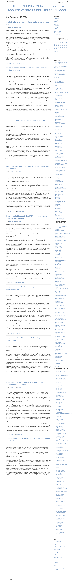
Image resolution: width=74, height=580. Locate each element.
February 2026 (57, 20)
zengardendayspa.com (60, 430)
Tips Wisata (63, 0)
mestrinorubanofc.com (60, 512)
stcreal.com (57, 132)
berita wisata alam (20, 161)
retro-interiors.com (59, 174)
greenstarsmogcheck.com (60, 285)
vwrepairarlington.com (60, 371)
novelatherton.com (59, 514)
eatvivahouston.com (60, 396)
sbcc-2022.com (58, 200)
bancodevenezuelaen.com (60, 91)
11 (58, 44)
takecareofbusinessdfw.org (60, 116)
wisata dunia (19, 377)
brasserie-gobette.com (59, 345)
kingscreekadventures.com (60, 120)
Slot (55, 565)
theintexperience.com (59, 82)
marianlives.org (58, 86)
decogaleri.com (58, 267)
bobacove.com (58, 335)
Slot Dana (56, 554)
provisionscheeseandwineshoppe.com (62, 233)
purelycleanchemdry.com (60, 123)
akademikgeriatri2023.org (60, 236)
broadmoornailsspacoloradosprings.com (64, 413)
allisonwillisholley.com (60, 466)
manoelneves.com (58, 101)
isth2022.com (57, 225)
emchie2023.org (58, 239)
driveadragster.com (60, 386)
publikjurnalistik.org (60, 523)
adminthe (19, 27)
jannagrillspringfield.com (60, 308)
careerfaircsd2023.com (59, 212)
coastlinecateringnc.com (60, 378)
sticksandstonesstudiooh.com (62, 456)
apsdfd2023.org (58, 208)
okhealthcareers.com (59, 81)
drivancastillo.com (59, 477)
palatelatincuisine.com (60, 393)
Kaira (13, 579)
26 (60, 47)
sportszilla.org (58, 342)
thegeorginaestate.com (59, 330)
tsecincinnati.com (58, 258)
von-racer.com (58, 294)
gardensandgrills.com (60, 481)
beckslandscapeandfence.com (62, 375)
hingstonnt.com (58, 94)
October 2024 (57, 32)
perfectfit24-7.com (58, 291)
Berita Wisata (58, 0)
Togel (55, 544)
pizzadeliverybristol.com (60, 284)
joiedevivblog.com (59, 499)
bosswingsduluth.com (59, 322)
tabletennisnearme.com (59, 360)
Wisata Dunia (60, 2)
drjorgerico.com (58, 139)
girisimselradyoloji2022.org (60, 240)
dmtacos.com (58, 382)
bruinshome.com (59, 434)
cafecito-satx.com (59, 426)
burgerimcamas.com (60, 535)
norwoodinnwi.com (59, 504)
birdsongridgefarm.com (60, 498)
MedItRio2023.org (58, 215)
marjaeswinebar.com (59, 277)
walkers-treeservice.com (60, 457)
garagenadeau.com (59, 159)
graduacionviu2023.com (60, 427)
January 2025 (56, 28)
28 (64, 47)
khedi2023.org (58, 234)
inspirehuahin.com (58, 150)
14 (64, 44)
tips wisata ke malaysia (20, 282)
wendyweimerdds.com (59, 142)
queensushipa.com (58, 140)
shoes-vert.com (58, 270)
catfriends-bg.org (58, 85)
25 (58, 47)
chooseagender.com (59, 95)
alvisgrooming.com (59, 329)
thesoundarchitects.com (60, 471)
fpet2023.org (57, 177)
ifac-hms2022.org (58, 247)
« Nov (55, 51)
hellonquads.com (58, 264)
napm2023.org (58, 207)
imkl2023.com (57, 211)
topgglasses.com (59, 412)
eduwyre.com (57, 173)
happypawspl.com (58, 287)
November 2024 (57, 31)
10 (56, 44)
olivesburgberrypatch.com (61, 443)
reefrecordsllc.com (59, 419)
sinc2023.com (57, 229)
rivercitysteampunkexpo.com (61, 488)
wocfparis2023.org (58, 227)
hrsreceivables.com (59, 144)
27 (62, 47)
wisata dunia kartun (20, 63)
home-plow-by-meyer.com (61, 392)
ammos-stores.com (59, 495)
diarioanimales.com (59, 265)
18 (58, 45)
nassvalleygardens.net (60, 515)
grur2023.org (57, 204)
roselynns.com (58, 103)
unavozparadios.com (59, 268)
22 (66, 45)
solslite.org (58, 467)
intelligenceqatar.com (59, 113)
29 (66, 47)
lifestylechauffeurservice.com (61, 160)
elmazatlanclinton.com (59, 278)
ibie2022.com (57, 198)
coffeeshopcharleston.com (60, 295)
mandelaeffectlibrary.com (60, 102)
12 (60, 44)
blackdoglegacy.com (60, 395)
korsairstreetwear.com (60, 408)
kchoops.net (58, 490)
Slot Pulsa (56, 562)
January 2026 (56, 21)
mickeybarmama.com (59, 338)
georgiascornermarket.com (60, 289)
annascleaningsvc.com (60, 436)
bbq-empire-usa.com (59, 354)
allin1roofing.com (59, 473)
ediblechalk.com (58, 359)
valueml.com (57, 135)
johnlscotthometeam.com (60, 167)
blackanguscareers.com (60, 507)
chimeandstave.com (60, 399)
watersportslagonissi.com (60, 170)
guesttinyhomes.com (60, 391)
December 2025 (57, 22)
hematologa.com (59, 388)
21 (64, 45)
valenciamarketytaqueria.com (62, 417)
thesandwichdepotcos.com (60, 154)
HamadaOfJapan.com (59, 118)
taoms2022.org (58, 249)
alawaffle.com (58, 420)
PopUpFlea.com (58, 133)
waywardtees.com (58, 88)
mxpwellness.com (59, 461)
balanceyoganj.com (59, 105)
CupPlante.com (58, 129)
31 (56, 48)
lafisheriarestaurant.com (60, 316)
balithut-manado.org (59, 194)
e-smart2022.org (58, 178)
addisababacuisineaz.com (61, 533)
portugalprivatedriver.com (60, 292)
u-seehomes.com (58, 168)
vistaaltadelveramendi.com (61, 376)
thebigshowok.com (59, 398)
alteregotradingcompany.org (61, 195)
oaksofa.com (57, 361)
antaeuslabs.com (58, 122)
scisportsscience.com (60, 532)
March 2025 (56, 25)
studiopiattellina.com (59, 306)
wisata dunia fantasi (20, 211)
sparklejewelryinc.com (60, 432)
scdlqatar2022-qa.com (59, 230)
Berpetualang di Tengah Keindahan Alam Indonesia (25, 120)
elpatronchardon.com (59, 311)
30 (54, 48)
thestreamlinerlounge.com (61, 511)
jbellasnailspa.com (58, 326)
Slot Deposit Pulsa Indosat (59, 546)
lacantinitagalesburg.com (60, 282)
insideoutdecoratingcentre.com (61, 163)
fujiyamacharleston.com (60, 309)
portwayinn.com (59, 468)
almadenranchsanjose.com (60, 188)
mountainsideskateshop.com (61, 491)
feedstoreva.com (58, 356)
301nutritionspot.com (60, 494)
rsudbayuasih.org (59, 522)
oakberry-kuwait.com (59, 302)
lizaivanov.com (59, 389)
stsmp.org (57, 99)
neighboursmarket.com (60, 505)
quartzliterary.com (58, 304)
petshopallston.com (60, 409)
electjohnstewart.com (60, 516)
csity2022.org (57, 254)
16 (54, 45)
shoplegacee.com (58, 126)
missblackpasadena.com (60, 415)
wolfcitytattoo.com (59, 437)
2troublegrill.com (59, 453)
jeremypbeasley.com (59, 153)
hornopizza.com (59, 385)
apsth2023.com (58, 214)
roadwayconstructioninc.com (60, 339)
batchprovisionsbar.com (60, 343)
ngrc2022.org (57, 180)
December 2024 (57, 30)
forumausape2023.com (59, 209)
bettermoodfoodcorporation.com (61, 92)
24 (56, 47)
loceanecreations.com (60, 497)
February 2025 (57, 27)
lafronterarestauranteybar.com (62, 440)
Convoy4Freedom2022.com (60, 202)
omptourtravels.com (60, 518)
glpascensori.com (59, 447)
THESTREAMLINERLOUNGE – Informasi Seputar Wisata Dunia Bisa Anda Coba (37, 8)
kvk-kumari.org (59, 529)
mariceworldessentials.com (60, 315)
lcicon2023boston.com (59, 217)
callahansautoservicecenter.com (61, 288)
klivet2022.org (58, 246)
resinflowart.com (59, 405)
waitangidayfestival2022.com (60, 218)
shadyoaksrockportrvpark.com (61, 273)
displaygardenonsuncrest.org (61, 353)
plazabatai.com (58, 261)
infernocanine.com (59, 463)
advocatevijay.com (58, 190)
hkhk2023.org (58, 205)
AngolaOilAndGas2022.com (60, 201)
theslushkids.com (59, 444)
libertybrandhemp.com (60, 502)
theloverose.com (59, 402)
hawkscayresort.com (59, 263)
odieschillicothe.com (59, 281)
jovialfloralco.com (58, 166)
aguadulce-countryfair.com (60, 319)
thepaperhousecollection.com (62, 464)
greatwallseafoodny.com (61, 400)
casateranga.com (59, 454)
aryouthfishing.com (60, 422)
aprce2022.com (58, 197)
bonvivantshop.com (59, 127)
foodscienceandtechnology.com (62, 530)
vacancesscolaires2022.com (60, 219)
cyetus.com (57, 185)
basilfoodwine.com (59, 483)
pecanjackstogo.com (60, 429)
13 (62, 44)
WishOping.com (58, 125)
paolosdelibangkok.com (60, 333)
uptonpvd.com (58, 451)
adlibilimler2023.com (59, 191)
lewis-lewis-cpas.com (59, 183)
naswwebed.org (58, 193)
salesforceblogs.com (59, 106)
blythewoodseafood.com (60, 332)
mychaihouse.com (58, 328)
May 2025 (56, 24)
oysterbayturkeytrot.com (61, 439)
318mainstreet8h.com (59, 299)
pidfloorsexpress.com (59, 89)
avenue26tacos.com (60, 410)
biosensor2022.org (59, 243)
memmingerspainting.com (60, 152)
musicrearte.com (58, 346)
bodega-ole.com (59, 509)
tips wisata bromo (19, 115)
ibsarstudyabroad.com (59, 256)
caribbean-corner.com (60, 485)
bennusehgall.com (58, 257)
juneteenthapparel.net (60, 525)
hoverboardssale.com (59, 96)
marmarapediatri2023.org (60, 237)
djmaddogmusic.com (60, 470)
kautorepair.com (58, 275)
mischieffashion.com (59, 171)
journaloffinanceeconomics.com (62, 528)
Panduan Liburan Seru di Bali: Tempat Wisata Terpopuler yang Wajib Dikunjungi (60, 66)
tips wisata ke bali (19, 434)
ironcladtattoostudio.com (61, 433)
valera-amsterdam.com (60, 501)
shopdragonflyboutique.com (60, 340)
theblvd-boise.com (58, 176)
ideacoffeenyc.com (58, 280)
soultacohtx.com (58, 363)
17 (56, 45)
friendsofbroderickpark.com (60, 305)
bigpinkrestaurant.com (59, 149)
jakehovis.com (58, 321)
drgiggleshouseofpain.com (60, 156)
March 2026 (56, 18)
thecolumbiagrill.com (59, 232)
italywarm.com (58, 526)
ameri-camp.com (58, 143)
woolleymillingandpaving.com (62, 450)
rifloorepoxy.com (59, 449)
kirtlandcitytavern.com (60, 492)
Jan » (58, 51)
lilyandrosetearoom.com (60, 442)
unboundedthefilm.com (59, 84)
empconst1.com (58, 146)
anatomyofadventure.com (61, 475)
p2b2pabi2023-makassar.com (61, 226)
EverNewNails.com (58, 161)
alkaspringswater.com (59, 298)
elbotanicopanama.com (59, 271)
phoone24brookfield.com (60, 336)
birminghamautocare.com (60, 323)
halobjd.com (57, 112)
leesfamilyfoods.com (59, 181)
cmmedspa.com (59, 478)
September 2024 (57, 34)
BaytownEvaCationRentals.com (61, 109)
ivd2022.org (57, 253)
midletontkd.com (59, 480)
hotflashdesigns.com (59, 157)
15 (66, 44)
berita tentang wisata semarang (22, 479)
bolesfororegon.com (60, 508)
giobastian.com (59, 446)
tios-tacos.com (59, 425)
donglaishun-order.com (59, 312)
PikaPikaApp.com (58, 115)
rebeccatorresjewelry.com (60, 136)
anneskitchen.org (59, 416)
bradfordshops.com (59, 187)
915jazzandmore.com (59, 318)
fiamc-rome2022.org (59, 314)
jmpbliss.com (57, 137)
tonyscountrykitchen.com (60, 325)
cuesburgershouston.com (61, 379)
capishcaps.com (58, 364)
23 (54, 47)
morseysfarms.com (59, 347)
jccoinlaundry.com (58, 274)
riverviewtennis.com (59, 349)
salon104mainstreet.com (60, 297)
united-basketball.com (60, 423)
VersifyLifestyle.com (59, 119)
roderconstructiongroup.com (61, 260)
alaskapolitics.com (58, 98)
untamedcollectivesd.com (61, 460)
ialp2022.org (57, 244)
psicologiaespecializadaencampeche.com (64, 381)
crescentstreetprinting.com (61, 384)
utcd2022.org (57, 242)
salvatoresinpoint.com (59, 164)
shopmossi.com (59, 458)
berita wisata (19, 333)
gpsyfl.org (57, 366)
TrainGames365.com (59, 108)
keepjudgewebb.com (60, 474)
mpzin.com (57, 130)
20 (62, 45)
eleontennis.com (58, 184)
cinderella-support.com (59, 147)
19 (60, 45)
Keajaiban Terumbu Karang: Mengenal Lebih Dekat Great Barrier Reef (60, 76)
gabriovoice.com (59, 403)
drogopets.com (58, 357)
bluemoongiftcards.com (60, 487)
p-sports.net (58, 406)
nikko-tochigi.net (59, 484)
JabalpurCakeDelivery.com (60, 110)
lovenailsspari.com (58, 301)
